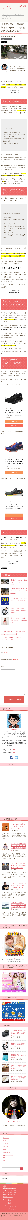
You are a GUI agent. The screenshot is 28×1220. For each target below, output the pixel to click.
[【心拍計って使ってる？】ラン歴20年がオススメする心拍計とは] (5, 623)
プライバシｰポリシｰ (13, 1209)
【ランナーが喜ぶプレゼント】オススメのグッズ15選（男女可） (18, 885)
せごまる (14, 729)
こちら (13, 749)
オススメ (14, 958)
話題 (4, 1160)
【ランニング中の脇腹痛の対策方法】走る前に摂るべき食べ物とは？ (18, 610)
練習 (4, 1158)
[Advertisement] (13, 792)
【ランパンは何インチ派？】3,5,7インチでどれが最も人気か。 (18, 1056)
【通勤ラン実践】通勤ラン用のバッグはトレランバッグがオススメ (18, 591)
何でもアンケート (8, 1197)
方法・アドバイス (6, 39)
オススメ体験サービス (14, 1121)
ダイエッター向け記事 (9, 1194)
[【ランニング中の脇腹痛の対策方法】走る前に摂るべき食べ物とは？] (5, 613)
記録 (9, 1203)
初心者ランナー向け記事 (9, 1190)
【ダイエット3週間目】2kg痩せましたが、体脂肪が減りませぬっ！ (18, 1078)
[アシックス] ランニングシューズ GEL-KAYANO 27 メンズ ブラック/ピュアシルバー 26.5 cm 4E (14, 413)
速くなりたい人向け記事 (9, 1192)
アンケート (6, 1138)
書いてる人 (6, 1199)
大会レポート (6, 1152)
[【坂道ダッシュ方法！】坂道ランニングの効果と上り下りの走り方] (5, 582)
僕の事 (4, 1149)
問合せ (4, 1205)
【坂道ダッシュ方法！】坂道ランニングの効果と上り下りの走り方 (18, 582)
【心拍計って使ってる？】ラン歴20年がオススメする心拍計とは (18, 620)
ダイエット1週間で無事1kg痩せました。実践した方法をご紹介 (18, 1067)
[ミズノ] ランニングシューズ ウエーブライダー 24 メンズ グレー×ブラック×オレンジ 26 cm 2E (14, 506)
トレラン (5, 1143)
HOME (4, 1186)
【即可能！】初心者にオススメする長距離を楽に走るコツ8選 (18, 866)
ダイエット (6, 1140)
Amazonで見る (14, 421)
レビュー (5, 1146)
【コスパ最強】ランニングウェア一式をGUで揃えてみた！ (18, 601)
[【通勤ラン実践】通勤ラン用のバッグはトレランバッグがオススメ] (5, 594)
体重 (9, 1200)
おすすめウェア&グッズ (9, 1188)
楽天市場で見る (14, 425)
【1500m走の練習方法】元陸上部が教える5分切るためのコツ (18, 826)
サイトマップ (12, 1207)
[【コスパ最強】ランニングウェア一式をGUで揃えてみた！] (5, 604)
